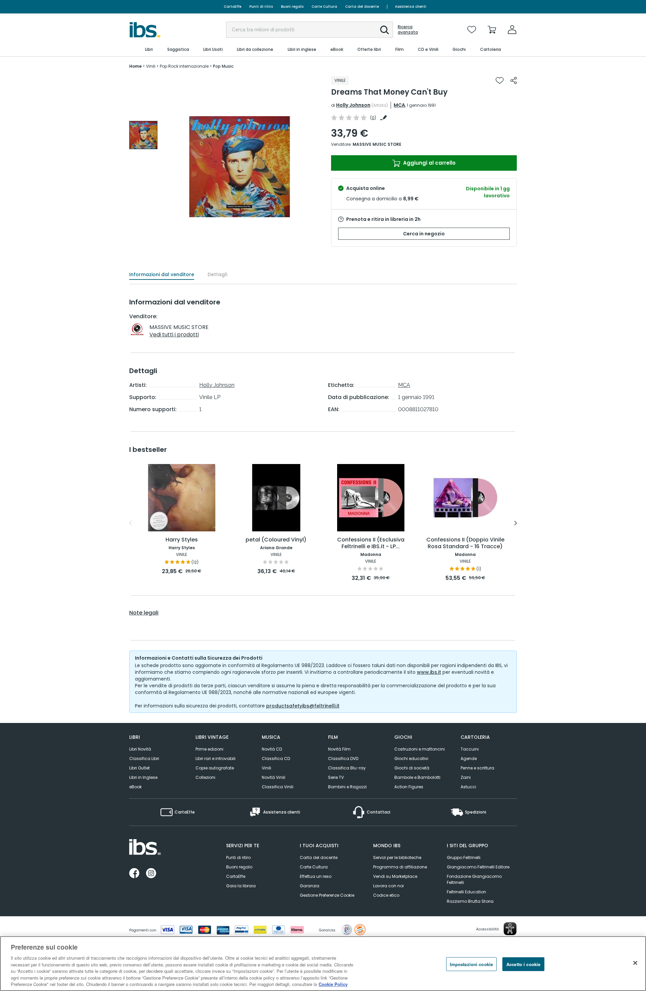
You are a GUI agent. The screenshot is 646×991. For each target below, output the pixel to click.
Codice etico (386, 895)
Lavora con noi (388, 886)
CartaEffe (232, 6)
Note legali (143, 613)
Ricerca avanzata (408, 29)
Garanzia (309, 886)
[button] (384, 30)
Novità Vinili (273, 777)
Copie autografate (214, 768)
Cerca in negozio (424, 233)
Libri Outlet (139, 768)
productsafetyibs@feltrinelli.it (302, 705)
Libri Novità (140, 749)
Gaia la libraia (241, 886)
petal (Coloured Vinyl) (276, 539)
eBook (135, 787)
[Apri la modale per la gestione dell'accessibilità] (510, 928)
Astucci (468, 787)
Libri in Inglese (143, 777)
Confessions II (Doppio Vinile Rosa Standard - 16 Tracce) (465, 543)
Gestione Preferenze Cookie (327, 895)
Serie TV (336, 777)
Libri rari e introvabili (215, 758)
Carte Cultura (324, 6)
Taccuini (470, 749)
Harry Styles (182, 539)
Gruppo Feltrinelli (463, 857)
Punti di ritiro (261, 6)
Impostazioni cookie (471, 964)
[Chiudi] (635, 962)
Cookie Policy (333, 984)
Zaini (466, 777)
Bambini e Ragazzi (347, 787)
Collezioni (205, 777)
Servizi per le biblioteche (397, 857)
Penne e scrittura (477, 768)
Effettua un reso (315, 876)
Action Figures (408, 787)
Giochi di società (411, 768)
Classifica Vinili (277, 787)
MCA (399, 105)
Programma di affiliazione (400, 867)
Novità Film (339, 749)
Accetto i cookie (523, 964)
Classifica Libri (144, 758)
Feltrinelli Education (466, 892)
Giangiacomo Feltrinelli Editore (478, 867)
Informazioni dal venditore (161, 274)
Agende (469, 758)
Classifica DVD (343, 758)
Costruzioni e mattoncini (419, 749)
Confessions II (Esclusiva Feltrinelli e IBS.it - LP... (370, 543)
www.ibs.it (429, 672)
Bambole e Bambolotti (417, 777)
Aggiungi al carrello (429, 162)
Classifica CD (276, 758)
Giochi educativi (411, 758)
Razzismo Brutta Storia (470, 901)
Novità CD (272, 749)
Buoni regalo (292, 6)
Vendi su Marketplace (395, 876)
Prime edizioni (209, 749)
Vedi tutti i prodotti (174, 334)
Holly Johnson (353, 105)
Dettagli (217, 274)
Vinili (266, 768)
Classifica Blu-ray (347, 768)
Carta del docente (362, 6)
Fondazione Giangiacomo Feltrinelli (474, 879)
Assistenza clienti (410, 6)
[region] (323, 963)
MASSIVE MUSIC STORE (377, 144)
